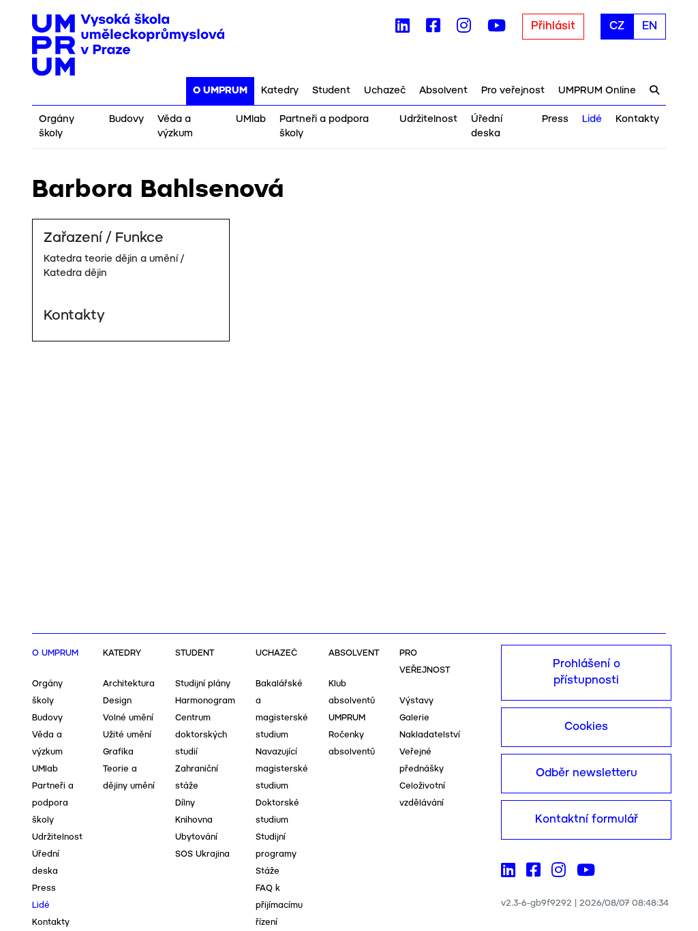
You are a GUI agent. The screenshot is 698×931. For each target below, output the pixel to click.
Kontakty (637, 119)
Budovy (126, 119)
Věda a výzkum (175, 126)
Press (555, 119)
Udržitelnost (428, 119)
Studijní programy (276, 846)
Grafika (118, 752)
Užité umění (127, 735)
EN (649, 26)
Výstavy (416, 701)
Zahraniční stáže (196, 777)
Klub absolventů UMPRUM (352, 701)
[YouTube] (496, 28)
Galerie (414, 718)
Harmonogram (205, 701)
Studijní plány (202, 684)
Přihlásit (553, 26)
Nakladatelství (429, 735)
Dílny (185, 803)
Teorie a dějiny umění (129, 777)
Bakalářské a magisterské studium (282, 709)
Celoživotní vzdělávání (422, 794)
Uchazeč (385, 90)
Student (331, 90)
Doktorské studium (277, 811)
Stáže (267, 871)
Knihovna (194, 820)
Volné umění (128, 718)
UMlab (251, 119)
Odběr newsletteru (586, 773)
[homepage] (128, 45)
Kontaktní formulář (586, 819)
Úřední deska (486, 126)
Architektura (129, 684)
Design (117, 701)
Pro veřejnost (513, 90)
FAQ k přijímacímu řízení (279, 905)
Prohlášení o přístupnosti (586, 672)
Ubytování (196, 837)
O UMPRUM (220, 90)
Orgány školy (56, 126)
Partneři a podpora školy (324, 126)
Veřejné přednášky (421, 760)
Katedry (280, 90)
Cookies (586, 727)
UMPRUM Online (597, 90)
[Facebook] (433, 28)
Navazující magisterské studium (282, 769)
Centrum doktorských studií (201, 735)
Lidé (592, 119)
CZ (616, 26)
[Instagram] (464, 28)
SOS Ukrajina (202, 854)
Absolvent (443, 90)
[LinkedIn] (402, 28)
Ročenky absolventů (352, 743)
